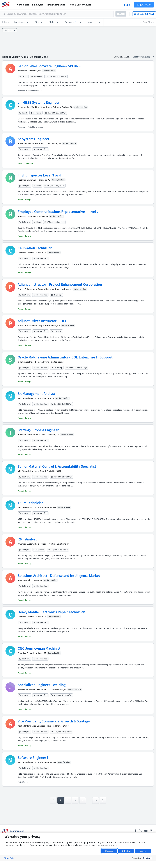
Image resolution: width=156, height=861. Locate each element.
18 (95, 800)
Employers (37, 4)
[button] (21, 22)
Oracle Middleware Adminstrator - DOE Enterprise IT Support (65, 357)
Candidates (23, 4)
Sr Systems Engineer (33, 138)
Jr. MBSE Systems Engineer (39, 102)
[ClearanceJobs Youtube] (146, 830)
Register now (144, 4)
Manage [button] (109, 851)
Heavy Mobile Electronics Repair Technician (51, 612)
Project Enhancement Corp (30, 325)
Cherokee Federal (26, 252)
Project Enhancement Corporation (33, 289)
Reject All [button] (126, 851)
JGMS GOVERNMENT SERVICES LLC (34, 689)
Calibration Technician (35, 248)
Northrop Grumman (27, 179)
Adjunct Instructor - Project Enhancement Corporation (60, 284)
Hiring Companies (55, 4)
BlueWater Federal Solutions (31, 143)
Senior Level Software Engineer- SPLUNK (49, 66)
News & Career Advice (80, 4)
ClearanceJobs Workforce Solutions (34, 107)
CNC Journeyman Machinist (39, 648)
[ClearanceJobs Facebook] (135, 830)
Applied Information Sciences (31, 725)
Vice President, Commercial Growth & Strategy (54, 721)
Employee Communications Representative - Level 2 (58, 211)
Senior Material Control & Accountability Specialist (57, 466)
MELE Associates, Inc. (27, 398)
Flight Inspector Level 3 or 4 (39, 175)
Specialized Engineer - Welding (42, 684)
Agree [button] (143, 851)
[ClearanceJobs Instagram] (151, 830)
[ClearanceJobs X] (141, 830)
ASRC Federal (24, 580)
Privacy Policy (9, 858)
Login (127, 4)
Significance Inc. (25, 361)
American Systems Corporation (32, 543)
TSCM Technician (31, 502)
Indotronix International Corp (31, 434)
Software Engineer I (33, 757)
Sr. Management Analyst (36, 393)
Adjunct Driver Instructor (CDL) (42, 320)
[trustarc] (147, 858)
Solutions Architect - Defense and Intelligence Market (59, 575)
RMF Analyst (27, 539)
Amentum (22, 70)
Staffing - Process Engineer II (40, 430)
